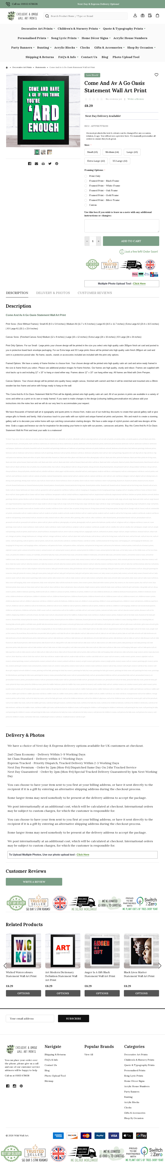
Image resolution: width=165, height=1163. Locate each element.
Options (23, 993)
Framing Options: (94, 170)
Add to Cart (131, 241)
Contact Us (89, 57)
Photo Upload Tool (126, 57)
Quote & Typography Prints (123, 28)
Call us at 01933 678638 (17, 1075)
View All (88, 1054)
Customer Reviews (95, 293)
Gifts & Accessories (108, 47)
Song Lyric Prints (64, 38)
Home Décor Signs (95, 38)
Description (17, 293)
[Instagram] (14, 1086)
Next (160, 966)
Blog (105, 57)
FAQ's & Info (67, 57)
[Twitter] (50, 164)
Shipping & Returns (40, 57)
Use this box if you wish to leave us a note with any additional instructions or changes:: (118, 214)
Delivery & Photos (53, 293)
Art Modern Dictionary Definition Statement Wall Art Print (61, 976)
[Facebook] (30, 164)
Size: (88, 145)
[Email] (36, 164)
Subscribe (73, 1018)
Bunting (43, 47)
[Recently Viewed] (150, 15)
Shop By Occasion (140, 47)
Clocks (85, 47)
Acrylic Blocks (64, 47)
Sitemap (49, 1081)
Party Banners (21, 47)
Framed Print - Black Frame (104, 180)
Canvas (93, 204)
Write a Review (136, 99)
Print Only (94, 176)
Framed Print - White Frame (104, 185)
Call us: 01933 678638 (25, 3)
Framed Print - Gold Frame (104, 195)
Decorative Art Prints (37, 28)
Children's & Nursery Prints (78, 28)
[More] (54, 28)
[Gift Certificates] (142, 15)
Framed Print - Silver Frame (104, 200)
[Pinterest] (57, 164)
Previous (5, 966)
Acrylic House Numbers (130, 38)
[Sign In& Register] (135, 15)
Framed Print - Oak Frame (103, 190)
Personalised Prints (32, 38)
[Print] (43, 164)
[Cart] (157, 15)
